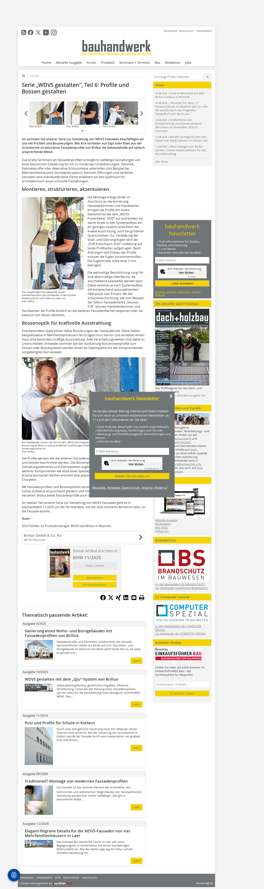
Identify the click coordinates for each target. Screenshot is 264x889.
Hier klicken (136, 464)
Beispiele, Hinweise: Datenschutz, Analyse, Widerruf (129, 488)
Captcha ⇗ (152, 468)
